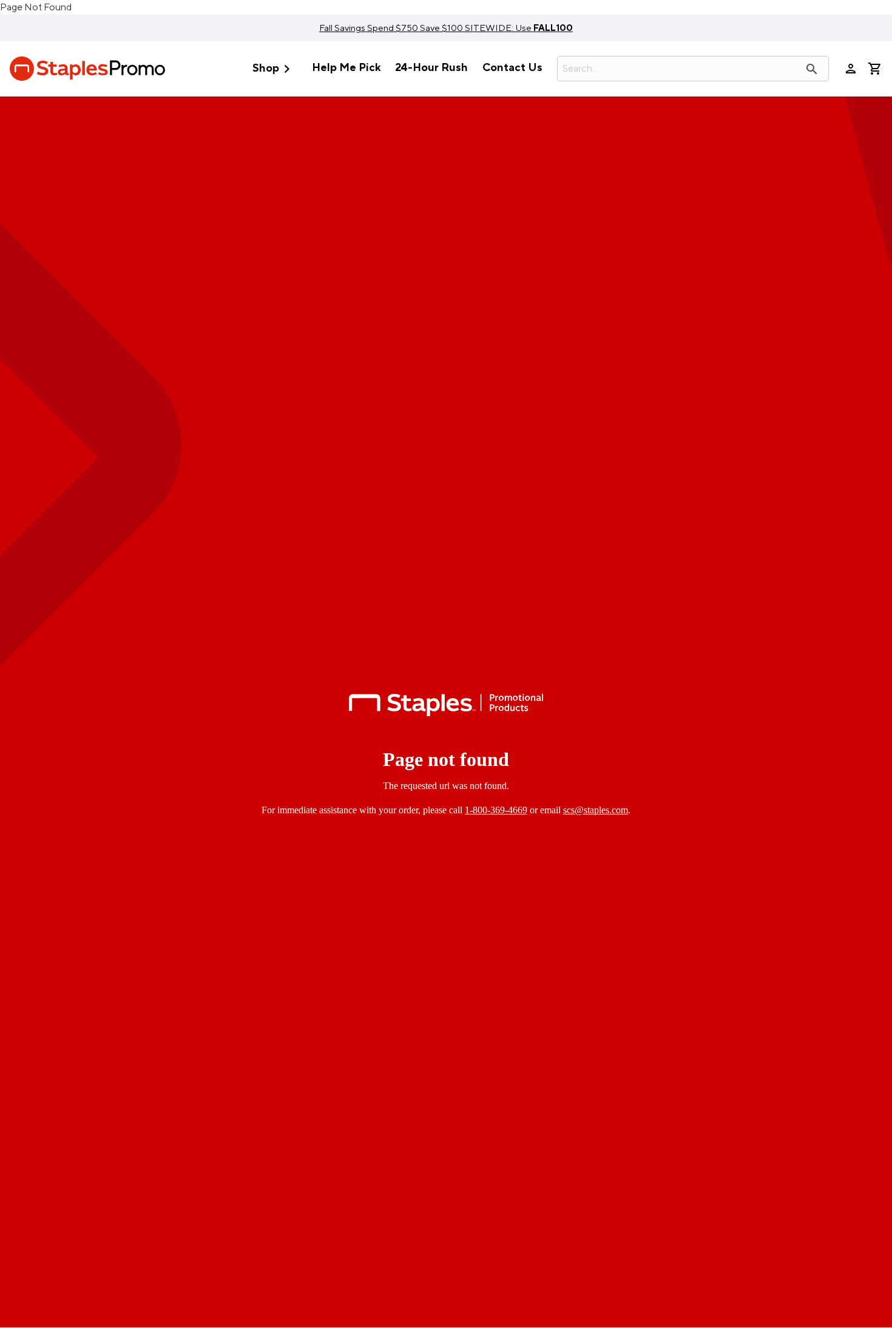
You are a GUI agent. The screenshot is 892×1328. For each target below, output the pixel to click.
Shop (273, 69)
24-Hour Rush (431, 67)
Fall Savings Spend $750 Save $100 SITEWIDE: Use (446, 28)
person (850, 68)
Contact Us (512, 67)
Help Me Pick (346, 67)
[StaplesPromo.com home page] (87, 68)
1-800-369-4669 (496, 810)
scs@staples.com (595, 810)
